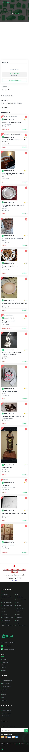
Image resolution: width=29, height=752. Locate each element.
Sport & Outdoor (6, 620)
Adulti (17, 623)
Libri (3, 599)
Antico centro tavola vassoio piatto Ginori (14, 303)
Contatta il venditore (15, 80)
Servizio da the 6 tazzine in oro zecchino (14, 140)
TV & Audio (19, 617)
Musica (4, 612)
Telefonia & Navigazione (8, 625)
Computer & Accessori (7, 605)
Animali (18, 614)
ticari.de (4, 694)
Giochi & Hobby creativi (7, 617)
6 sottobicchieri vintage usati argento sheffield (13, 205)
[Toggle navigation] (27, 2)
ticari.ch (4, 691)
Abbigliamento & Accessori (19, 609)
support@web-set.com (9, 649)
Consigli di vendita (6, 713)
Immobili (18, 605)
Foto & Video (19, 597)
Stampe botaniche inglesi (9, 545)
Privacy (4, 670)
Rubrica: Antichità (9, 119)
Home (11, 13)
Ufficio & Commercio (7, 602)
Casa (17, 602)
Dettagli (24, 129)
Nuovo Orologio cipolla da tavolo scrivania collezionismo (11, 353)
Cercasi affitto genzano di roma (11, 122)
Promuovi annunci (6, 686)
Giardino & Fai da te (21, 599)
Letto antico (5, 485)
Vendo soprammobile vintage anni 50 (13, 416)
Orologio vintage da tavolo (10, 266)
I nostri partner (5, 689)
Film (17, 594)
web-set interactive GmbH (15, 743)
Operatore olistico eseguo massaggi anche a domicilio (13, 174)
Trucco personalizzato (8, 321)
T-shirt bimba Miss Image (9, 391)
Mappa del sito (5, 716)
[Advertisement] (14, 37)
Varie (17, 620)
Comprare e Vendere (7, 680)
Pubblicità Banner (6, 683)
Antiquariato (5, 594)
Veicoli (3, 608)
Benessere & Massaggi (22, 625)
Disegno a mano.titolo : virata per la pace (14, 513)
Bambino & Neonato (7, 597)
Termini (4, 667)
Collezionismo (5, 614)
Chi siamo (4, 659)
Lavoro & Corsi (5, 623)
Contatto (4, 665)
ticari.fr (3, 697)
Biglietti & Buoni (20, 612)
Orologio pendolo (7, 467)
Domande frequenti (6, 710)
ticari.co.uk (4, 700)
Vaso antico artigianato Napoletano (12, 238)
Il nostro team (5, 662)
